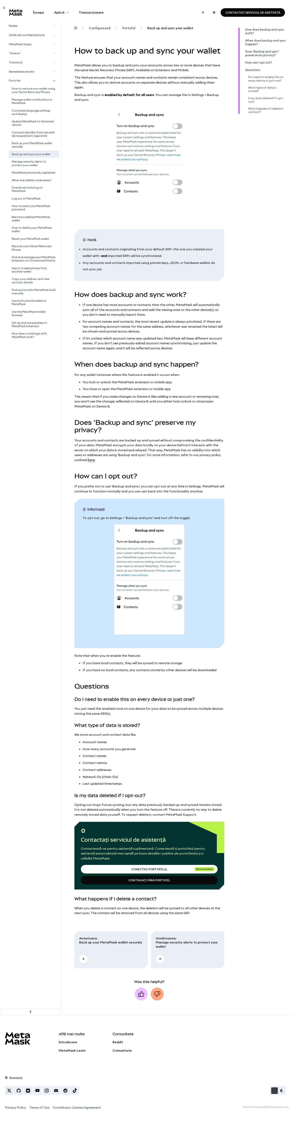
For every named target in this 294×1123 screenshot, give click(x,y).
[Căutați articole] (203, 12)
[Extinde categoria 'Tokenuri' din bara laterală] (55, 53)
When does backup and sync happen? (265, 42)
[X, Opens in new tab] (9, 1090)
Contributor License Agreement (77, 1107)
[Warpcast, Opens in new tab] (28, 1090)
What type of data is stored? (262, 89)
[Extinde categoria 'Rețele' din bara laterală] (55, 26)
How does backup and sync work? (264, 31)
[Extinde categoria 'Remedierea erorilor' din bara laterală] (55, 71)
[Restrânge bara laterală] (30, 1012)
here (91, 460)
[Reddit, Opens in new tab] (65, 1090)
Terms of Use (39, 1107)
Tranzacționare (91, 12)
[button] (278, 1090)
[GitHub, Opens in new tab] (18, 1090)
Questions (252, 70)
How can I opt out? (258, 62)
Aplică (59, 12)
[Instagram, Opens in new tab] (46, 1090)
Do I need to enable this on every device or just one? (265, 78)
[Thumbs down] (157, 994)
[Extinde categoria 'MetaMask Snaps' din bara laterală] (55, 44)
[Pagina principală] (75, 28)
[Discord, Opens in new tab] (56, 1090)
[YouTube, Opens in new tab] (37, 1090)
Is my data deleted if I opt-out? (266, 100)
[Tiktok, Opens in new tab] (75, 1090)
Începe (38, 12)
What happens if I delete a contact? (265, 110)
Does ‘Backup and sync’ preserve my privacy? (262, 53)
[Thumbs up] (141, 994)
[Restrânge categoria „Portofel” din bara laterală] (55, 81)
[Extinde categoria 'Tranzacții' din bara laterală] (55, 62)
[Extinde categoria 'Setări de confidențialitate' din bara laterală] (55, 35)
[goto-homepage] (15, 12)
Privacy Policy (15, 1107)
